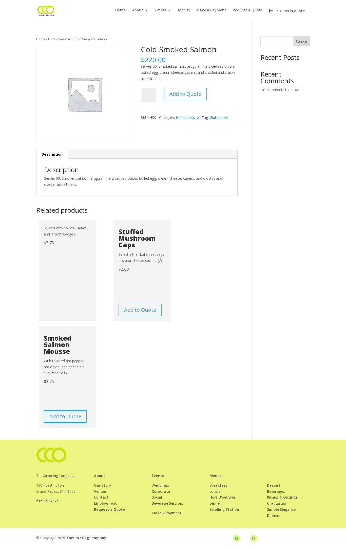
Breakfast (218, 485)
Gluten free (219, 117)
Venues (100, 491)
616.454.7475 (47, 500)
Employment (105, 503)
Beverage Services (167, 503)
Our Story (102, 485)
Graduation (277, 503)
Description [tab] (52, 154)
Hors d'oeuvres (60, 39)
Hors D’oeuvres (222, 497)
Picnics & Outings (282, 497)
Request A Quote (248, 10)
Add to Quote (185, 93)
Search (301, 41)
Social (157, 497)
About (137, 10)
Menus (184, 10)
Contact (101, 497)
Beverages (276, 491)
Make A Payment (167, 512)
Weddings (160, 485)
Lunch (214, 491)
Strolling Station (224, 509)
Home (120, 10)
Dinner (215, 503)
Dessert (273, 485)
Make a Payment (211, 10)
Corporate (161, 491)
